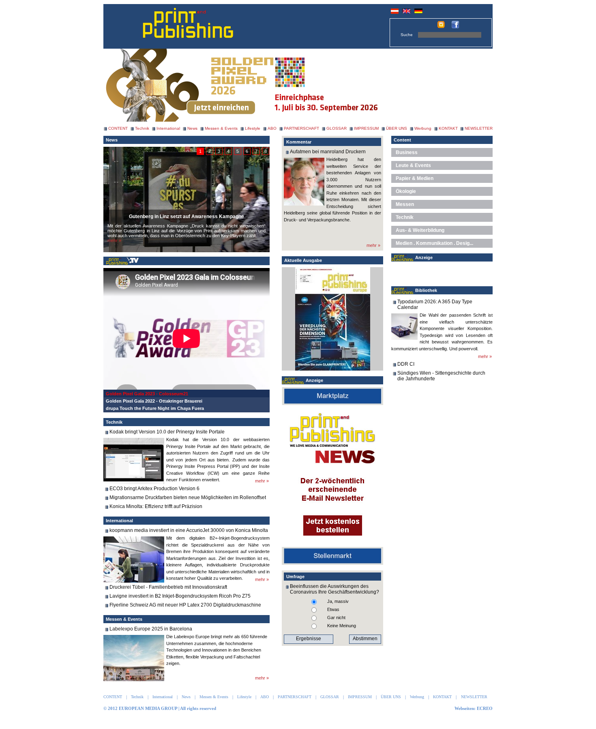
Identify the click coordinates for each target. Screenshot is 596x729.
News (192, 128)
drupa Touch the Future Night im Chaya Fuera (155, 408)
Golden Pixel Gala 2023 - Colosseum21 (147, 393)
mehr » (114, 240)
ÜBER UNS (396, 128)
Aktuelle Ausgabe (303, 260)
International (168, 128)
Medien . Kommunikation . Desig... (434, 243)
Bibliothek (426, 290)
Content (402, 139)
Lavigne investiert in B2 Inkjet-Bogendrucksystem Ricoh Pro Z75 (180, 596)
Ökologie (406, 191)
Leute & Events (413, 165)
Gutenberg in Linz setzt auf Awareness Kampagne (186, 216)
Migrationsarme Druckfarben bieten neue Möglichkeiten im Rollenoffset (187, 497)
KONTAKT (448, 128)
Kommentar (298, 141)
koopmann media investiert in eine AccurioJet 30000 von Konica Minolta (188, 530)
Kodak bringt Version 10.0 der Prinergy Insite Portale (167, 432)
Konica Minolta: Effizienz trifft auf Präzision (155, 506)
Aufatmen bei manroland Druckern (328, 151)
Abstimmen (365, 638)
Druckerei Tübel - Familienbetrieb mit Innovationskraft (168, 587)
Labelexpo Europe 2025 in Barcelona (150, 629)
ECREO (485, 708)
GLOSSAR (336, 128)
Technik (142, 128)
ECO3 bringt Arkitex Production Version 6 (154, 488)
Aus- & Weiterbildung (420, 230)
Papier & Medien (414, 178)
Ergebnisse (308, 638)
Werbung (422, 128)
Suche (407, 34)
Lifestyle (252, 128)
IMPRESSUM (366, 128)
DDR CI (405, 364)
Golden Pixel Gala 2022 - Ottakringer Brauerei (154, 401)
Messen (405, 204)
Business (407, 152)
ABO (272, 128)
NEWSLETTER (479, 128)
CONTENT (118, 128)
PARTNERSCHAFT (301, 128)
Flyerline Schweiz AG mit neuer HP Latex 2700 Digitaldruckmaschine (185, 605)
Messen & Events (221, 128)
